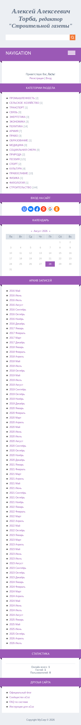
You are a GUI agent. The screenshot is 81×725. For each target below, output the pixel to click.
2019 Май (14, 375)
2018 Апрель (16, 356)
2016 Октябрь (17, 314)
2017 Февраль (17, 333)
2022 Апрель (16, 521)
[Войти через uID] (24, 209)
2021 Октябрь (17, 497)
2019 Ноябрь (16, 398)
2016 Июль (15, 300)
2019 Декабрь (17, 403)
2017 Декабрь (17, 342)
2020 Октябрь (17, 450)
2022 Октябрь (17, 530)
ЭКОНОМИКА (17, 121)
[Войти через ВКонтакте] (31, 209)
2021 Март (15, 474)
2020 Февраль (17, 413)
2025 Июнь (15, 629)
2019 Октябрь (17, 394)
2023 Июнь (15, 553)
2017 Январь (16, 328)
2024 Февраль (17, 586)
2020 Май (14, 427)
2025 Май (14, 624)
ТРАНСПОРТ (16, 107)
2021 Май (14, 483)
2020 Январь (16, 408)
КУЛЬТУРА (15, 168)
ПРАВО (13, 135)
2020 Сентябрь (17, 445)
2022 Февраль (17, 511)
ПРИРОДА (15, 154)
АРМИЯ (13, 131)
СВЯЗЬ (13, 112)
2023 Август (16, 563)
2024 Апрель (16, 596)
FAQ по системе (18, 702)
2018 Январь (16, 347)
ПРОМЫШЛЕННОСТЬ (22, 98)
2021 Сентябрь (17, 492)
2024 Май (14, 600)
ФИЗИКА (14, 178)
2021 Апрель (16, 478)
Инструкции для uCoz (21, 706)
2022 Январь (16, 507)
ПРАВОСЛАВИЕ (18, 173)
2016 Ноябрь (16, 319)
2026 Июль (15, 643)
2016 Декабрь (17, 323)
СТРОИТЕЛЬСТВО (20, 187)
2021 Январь (16, 464)
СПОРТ (13, 164)
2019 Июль (15, 380)
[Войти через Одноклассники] (57, 209)
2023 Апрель (16, 544)
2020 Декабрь (17, 460)
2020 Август (16, 441)
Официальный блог (20, 692)
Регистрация (37, 78)
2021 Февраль (17, 469)
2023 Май (14, 549)
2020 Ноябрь (16, 455)
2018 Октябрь (17, 370)
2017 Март (15, 337)
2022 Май (14, 525)
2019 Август (16, 384)
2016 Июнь (15, 295)
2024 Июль (15, 610)
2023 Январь (16, 535)
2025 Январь (16, 619)
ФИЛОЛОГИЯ (17, 182)
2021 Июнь (15, 488)
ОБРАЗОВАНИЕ (18, 140)
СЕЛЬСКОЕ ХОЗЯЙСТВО (24, 102)
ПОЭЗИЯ (14, 159)
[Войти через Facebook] (37, 209)
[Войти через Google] (50, 209)
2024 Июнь (15, 605)
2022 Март (15, 516)
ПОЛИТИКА (16, 126)
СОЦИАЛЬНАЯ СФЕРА (22, 149)
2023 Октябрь (17, 572)
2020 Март (15, 417)
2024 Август (16, 615)
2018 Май (14, 361)
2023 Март (15, 539)
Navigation (18, 53)
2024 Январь (16, 582)
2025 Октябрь (17, 633)
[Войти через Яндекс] (43, 209)
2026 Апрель (16, 638)
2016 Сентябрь (17, 309)
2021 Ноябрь (16, 502)
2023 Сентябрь (17, 568)
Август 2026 (40, 231)
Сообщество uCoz (19, 697)
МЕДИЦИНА (16, 145)
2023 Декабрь (17, 577)
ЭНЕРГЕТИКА (17, 117)
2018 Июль (15, 366)
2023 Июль (15, 558)
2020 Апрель (16, 422)
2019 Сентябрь (17, 389)
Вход (49, 78)
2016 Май (14, 290)
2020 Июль (15, 436)
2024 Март (15, 591)
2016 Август (16, 304)
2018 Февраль (17, 351)
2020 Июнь (15, 431)
